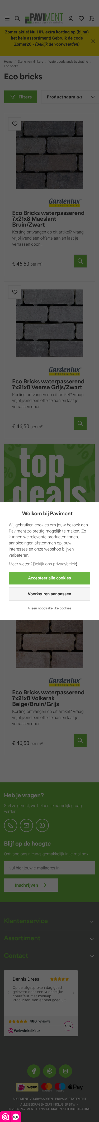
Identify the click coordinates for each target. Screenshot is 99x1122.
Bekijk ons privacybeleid (55, 563)
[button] (49, 578)
